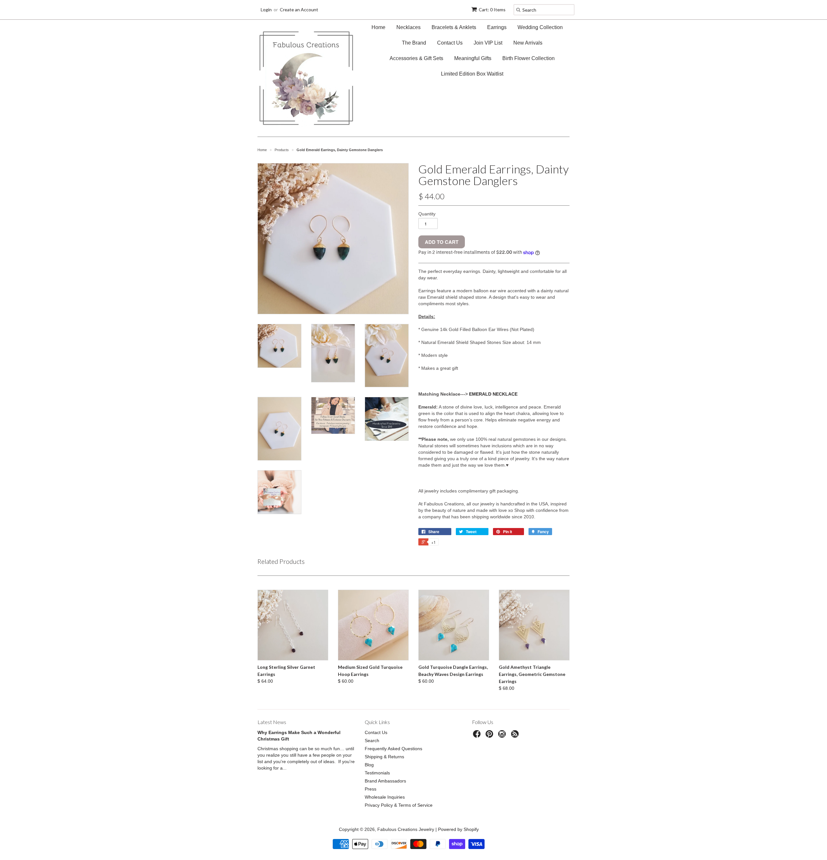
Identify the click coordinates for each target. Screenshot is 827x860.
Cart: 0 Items (492, 9)
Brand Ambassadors (385, 780)
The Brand (414, 43)
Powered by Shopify (458, 829)
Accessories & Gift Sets (416, 58)
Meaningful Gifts (472, 58)
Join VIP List (488, 43)
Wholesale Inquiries (385, 797)
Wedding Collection (540, 27)
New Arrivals (527, 43)
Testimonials (377, 772)
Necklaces (408, 27)
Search (372, 740)
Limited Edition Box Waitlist (472, 74)
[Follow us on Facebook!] (478, 735)
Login (266, 9)
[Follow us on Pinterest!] (490, 735)
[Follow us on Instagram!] (503, 735)
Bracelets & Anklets (454, 27)
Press (370, 789)
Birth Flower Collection (528, 58)
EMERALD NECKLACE (493, 394)
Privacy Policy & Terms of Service (399, 805)
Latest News (271, 722)
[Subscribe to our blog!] (516, 735)
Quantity (426, 213)
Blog (369, 764)
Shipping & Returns (384, 756)
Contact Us (450, 43)
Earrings (497, 27)
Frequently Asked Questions (393, 748)
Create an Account (299, 9)
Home (378, 27)
